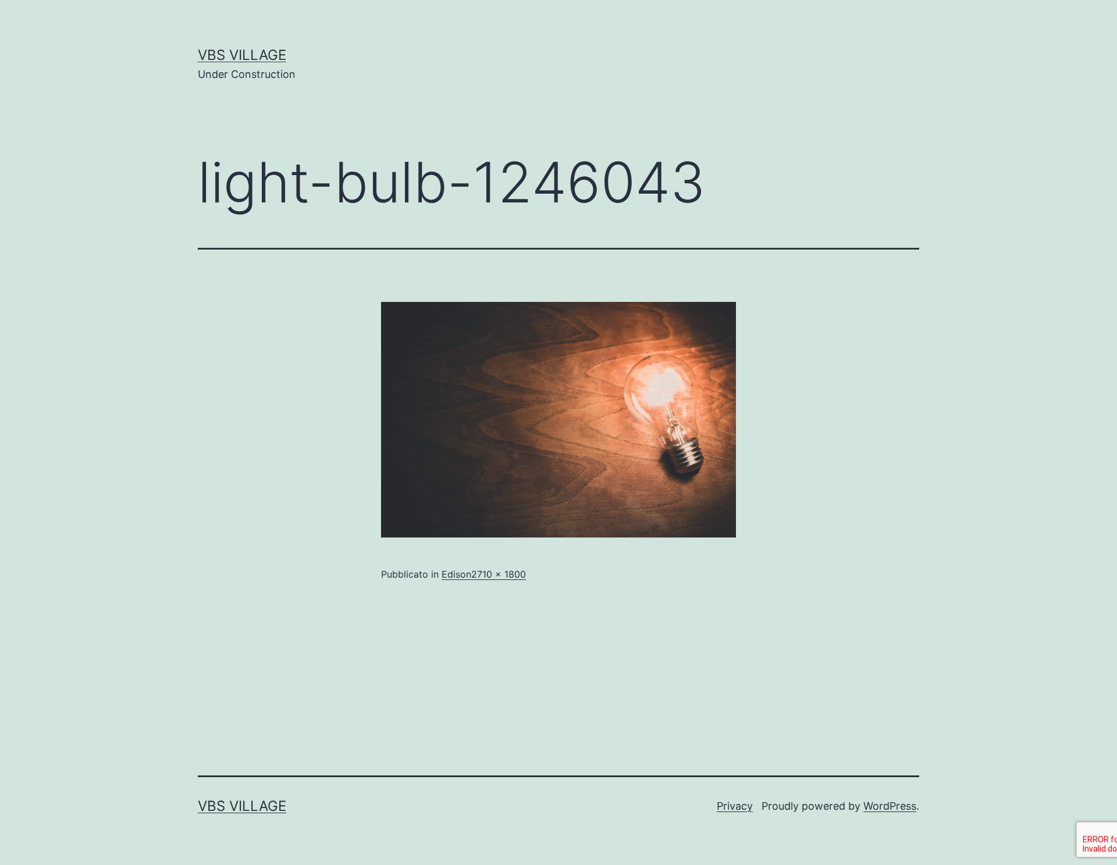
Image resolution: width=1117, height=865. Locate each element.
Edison (456, 574)
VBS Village (242, 55)
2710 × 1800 (498, 574)
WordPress (889, 806)
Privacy (735, 806)
